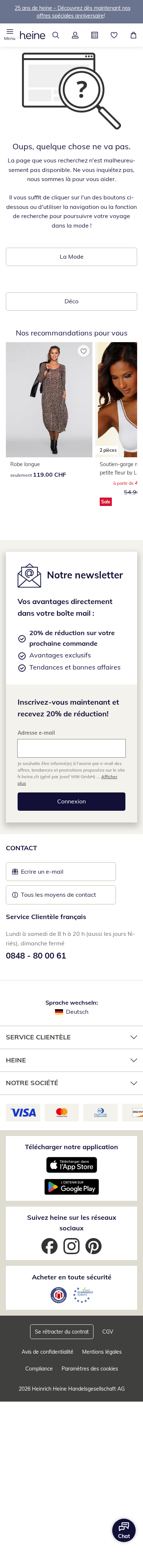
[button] (9, 35)
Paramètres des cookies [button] (90, 1368)
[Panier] (133, 35)
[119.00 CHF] (49, 400)
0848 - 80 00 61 (36, 956)
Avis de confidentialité (47, 1352)
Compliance (39, 1368)
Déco (71, 301)
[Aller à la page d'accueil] (32, 35)
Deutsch (77, 1011)
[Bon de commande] (94, 35)
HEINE (16, 1060)
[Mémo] (114, 35)
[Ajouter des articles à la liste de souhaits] (83, 351)
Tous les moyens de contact (58, 894)
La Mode (72, 256)
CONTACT (21, 848)
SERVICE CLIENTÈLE (38, 1037)
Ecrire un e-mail (53, 874)
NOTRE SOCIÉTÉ (32, 1083)
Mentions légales (102, 1352)
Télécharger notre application (71, 1147)
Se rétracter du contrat (62, 1331)
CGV (107, 1331)
